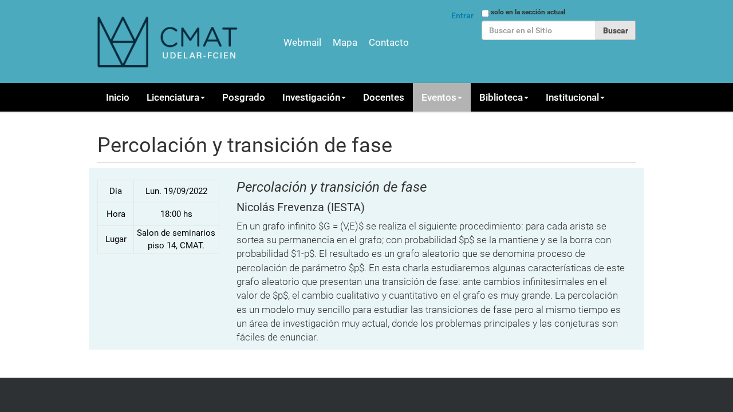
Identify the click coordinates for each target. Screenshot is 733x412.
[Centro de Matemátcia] (169, 41)
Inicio (117, 97)
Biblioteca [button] (501, 97)
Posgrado (243, 97)
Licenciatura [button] (173, 97)
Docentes (383, 97)
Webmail (302, 42)
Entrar (462, 15)
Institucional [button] (572, 97)
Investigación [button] (311, 97)
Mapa (345, 42)
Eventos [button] (438, 97)
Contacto (389, 42)
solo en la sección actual (528, 12)
